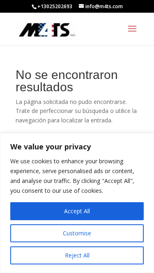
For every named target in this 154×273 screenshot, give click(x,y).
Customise (77, 233)
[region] (77, 203)
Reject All (77, 255)
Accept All (77, 211)
